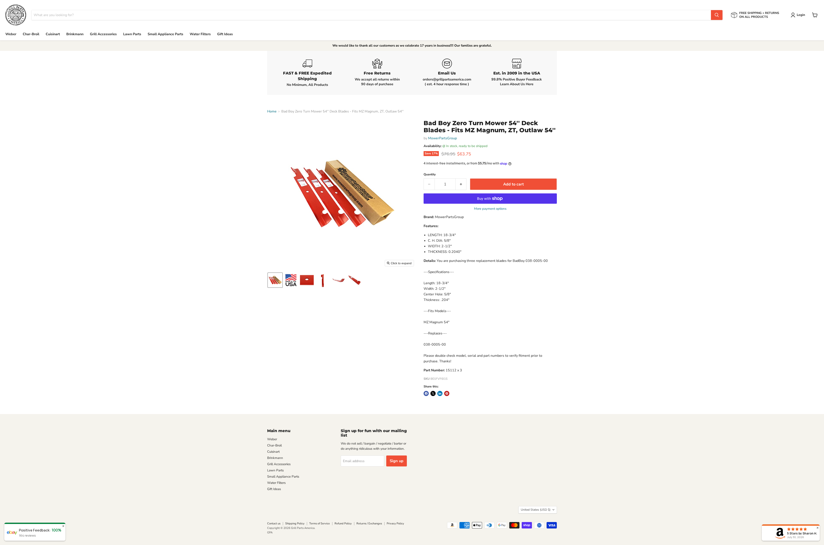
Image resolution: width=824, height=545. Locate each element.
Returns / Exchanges (369, 523)
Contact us (273, 523)
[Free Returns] (377, 73)
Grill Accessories (103, 34)
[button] (799, 15)
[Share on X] (433, 393)
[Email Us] (447, 73)
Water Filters (200, 34)
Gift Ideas (225, 34)
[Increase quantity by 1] (461, 184)
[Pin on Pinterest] (446, 393)
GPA (270, 532)
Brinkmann (74, 34)
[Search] (717, 15)
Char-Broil (31, 34)
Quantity (430, 174)
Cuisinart (53, 34)
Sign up (396, 460)
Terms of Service (319, 523)
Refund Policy (343, 523)
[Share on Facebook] (426, 393)
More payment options (490, 209)
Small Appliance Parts (165, 34)
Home (272, 111)
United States (535, 510)
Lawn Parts (132, 34)
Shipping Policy (294, 523)
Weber (10, 34)
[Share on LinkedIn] (439, 393)
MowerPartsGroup (442, 138)
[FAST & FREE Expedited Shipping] (307, 73)
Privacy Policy (395, 523)
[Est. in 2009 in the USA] (516, 73)
